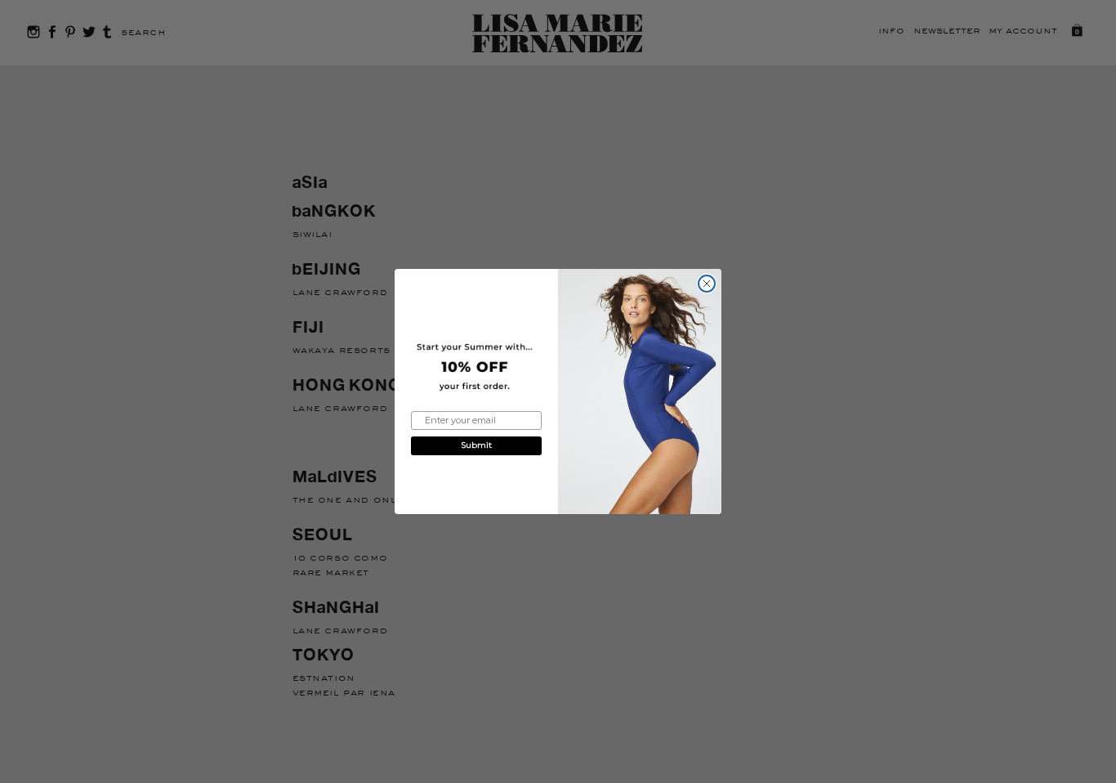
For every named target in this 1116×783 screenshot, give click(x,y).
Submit (476, 445)
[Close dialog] (707, 283)
